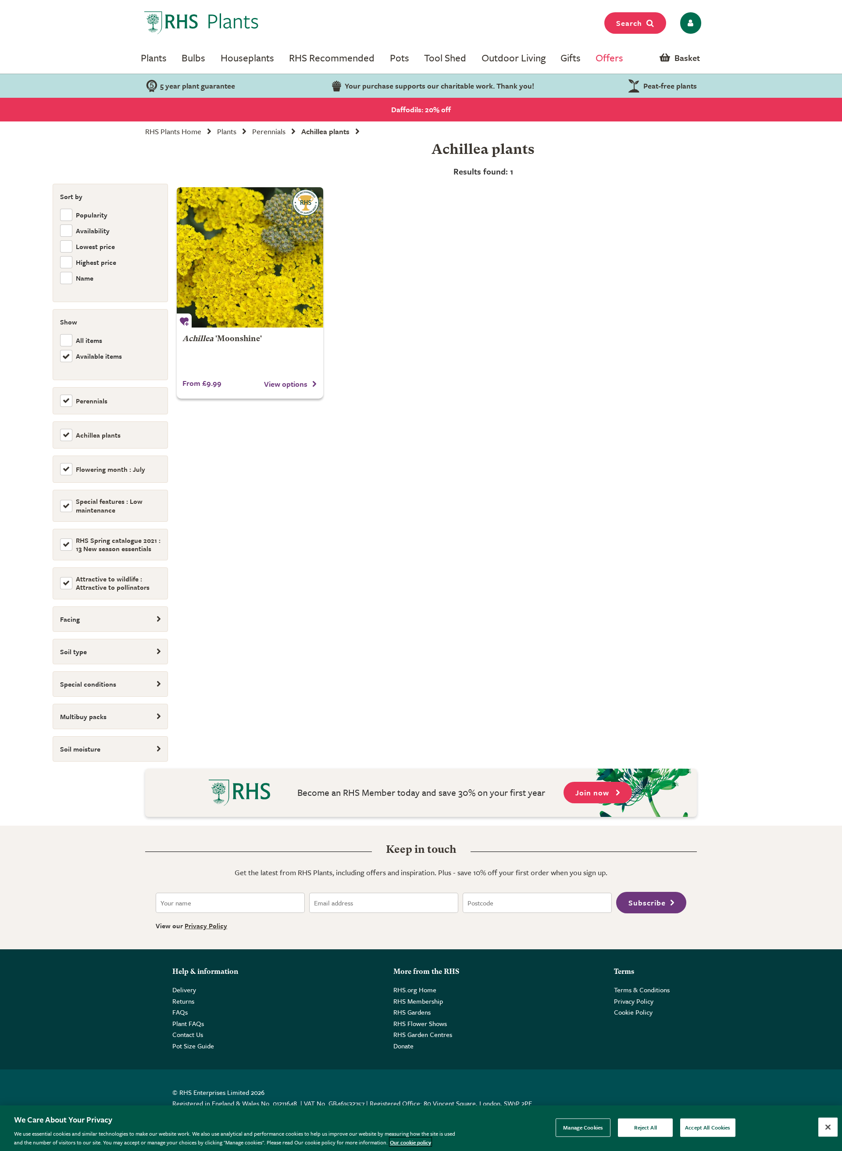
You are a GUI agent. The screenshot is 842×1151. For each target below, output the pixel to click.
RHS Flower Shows (420, 1023)
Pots (399, 57)
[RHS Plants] (201, 23)
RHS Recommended (332, 57)
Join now (593, 792)
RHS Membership (418, 1001)
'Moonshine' (222, 339)
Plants (154, 57)
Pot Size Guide (193, 1046)
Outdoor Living (514, 57)
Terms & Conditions (642, 989)
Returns (183, 1001)
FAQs (180, 1012)
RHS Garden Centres (422, 1034)
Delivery (184, 989)
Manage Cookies (583, 1127)
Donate (403, 1046)
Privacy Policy (206, 925)
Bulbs (193, 57)
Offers (609, 57)
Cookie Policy (633, 1012)
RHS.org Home (414, 989)
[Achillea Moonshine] (250, 257)
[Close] (828, 1127)
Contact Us (187, 1034)
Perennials (268, 131)
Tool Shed (445, 57)
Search (629, 23)
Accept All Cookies (707, 1127)
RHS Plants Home (173, 131)
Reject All (645, 1127)
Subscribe (647, 902)
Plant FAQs (188, 1023)
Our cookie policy (410, 1142)
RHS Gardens (412, 1012)
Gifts (570, 57)
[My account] (689, 23)
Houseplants (247, 57)
